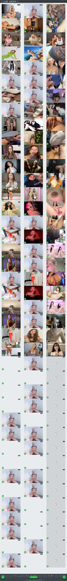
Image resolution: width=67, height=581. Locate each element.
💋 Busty (56, 575)
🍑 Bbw (49, 575)
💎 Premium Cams (23, 576)
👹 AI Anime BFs (50, 576)
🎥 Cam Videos (56, 576)
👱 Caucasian (16, 575)
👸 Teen (31, 575)
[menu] (3, 577)
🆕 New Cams (5, 576)
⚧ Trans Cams (16, 576)
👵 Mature (27, 575)
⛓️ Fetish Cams (29, 576)
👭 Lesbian (60, 575)
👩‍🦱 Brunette (40, 575)
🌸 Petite (52, 575)
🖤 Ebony (7, 575)
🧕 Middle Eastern (22, 575)
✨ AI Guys (45, 576)
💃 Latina (11, 575)
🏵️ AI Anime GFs (39, 576)
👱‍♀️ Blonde (35, 575)
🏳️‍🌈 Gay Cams (11, 576)
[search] (64, 577)
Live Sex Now (33, 577)
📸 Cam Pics (62, 576)
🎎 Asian (3, 575)
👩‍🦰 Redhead (45, 575)
